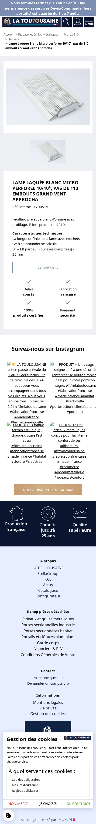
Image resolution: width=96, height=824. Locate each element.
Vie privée (48, 708)
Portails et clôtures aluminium (48, 636)
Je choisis (48, 803)
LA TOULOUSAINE (48, 568)
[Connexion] (78, 22)
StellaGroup (48, 573)
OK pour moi (78, 803)
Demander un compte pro (48, 683)
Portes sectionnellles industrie (48, 624)
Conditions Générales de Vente (48, 654)
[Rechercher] (67, 22)
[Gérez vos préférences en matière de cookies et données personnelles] (8, 815)
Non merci (18, 803)
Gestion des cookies (48, 713)
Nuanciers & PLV (48, 648)
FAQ (48, 579)
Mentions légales (48, 702)
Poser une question (48, 677)
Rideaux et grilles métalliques (48, 619)
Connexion (48, 267)
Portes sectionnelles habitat (48, 630)
